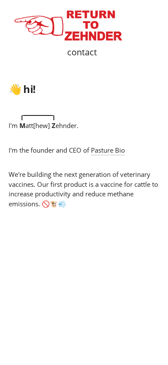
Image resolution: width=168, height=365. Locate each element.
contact (82, 52)
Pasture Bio (108, 150)
